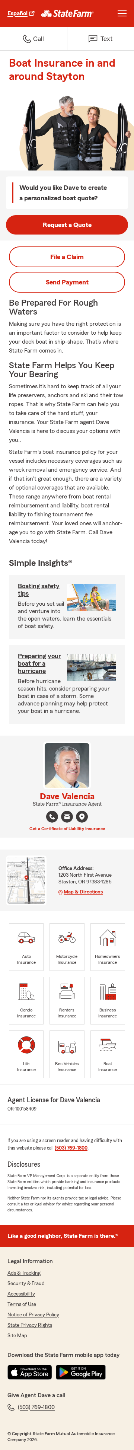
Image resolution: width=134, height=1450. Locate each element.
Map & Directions (83, 892)
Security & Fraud (26, 1283)
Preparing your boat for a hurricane (39, 663)
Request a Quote (67, 225)
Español (17, 13)
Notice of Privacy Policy (33, 1314)
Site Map (17, 1335)
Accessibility (21, 1294)
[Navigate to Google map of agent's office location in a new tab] (82, 817)
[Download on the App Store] (29, 1372)
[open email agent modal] (67, 818)
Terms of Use (21, 1304)
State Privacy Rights (29, 1325)
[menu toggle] (122, 13)
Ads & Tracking (24, 1273)
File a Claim (67, 257)
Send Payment (67, 282)
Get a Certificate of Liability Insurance (67, 828)
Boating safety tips (39, 590)
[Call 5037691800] (52, 817)
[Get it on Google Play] (81, 1372)
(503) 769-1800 (71, 1148)
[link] (67, 13)
